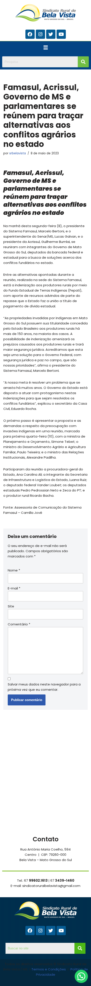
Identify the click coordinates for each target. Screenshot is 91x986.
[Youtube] (61, 34)
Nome (14, 570)
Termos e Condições (49, 969)
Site (11, 606)
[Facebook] (30, 34)
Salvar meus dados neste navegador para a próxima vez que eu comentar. (44, 687)
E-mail (14, 588)
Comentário (19, 624)
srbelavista (17, 153)
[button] (45, 47)
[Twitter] (50, 34)
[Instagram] (40, 34)
